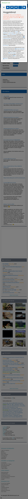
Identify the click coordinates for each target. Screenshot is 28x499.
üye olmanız (6, 45)
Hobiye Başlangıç (20, 48)
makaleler (5, 33)
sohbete (5, 35)
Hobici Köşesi (13, 53)
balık (16, 33)
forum (16, 31)
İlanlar (6, 58)
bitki (20, 33)
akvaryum (14, 34)
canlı (9, 34)
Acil (15, 55)
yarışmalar (11, 33)
